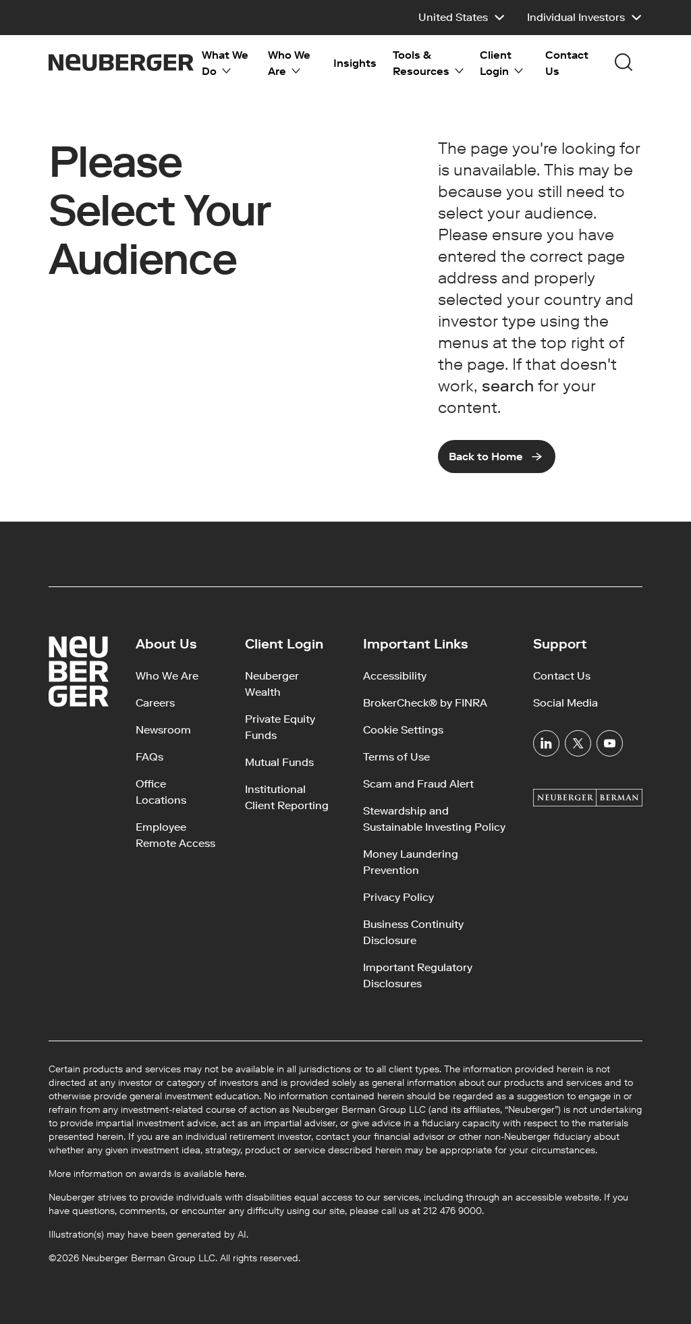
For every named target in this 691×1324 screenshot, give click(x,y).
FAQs (149, 756)
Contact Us (566, 63)
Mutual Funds (279, 762)
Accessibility (394, 675)
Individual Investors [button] (576, 17)
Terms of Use (396, 756)
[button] (462, 17)
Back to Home (486, 456)
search (508, 385)
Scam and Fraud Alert (418, 783)
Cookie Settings (403, 729)
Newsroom (163, 729)
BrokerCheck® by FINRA (425, 702)
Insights (355, 63)
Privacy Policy (398, 897)
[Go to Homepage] (121, 62)
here (234, 1174)
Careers (155, 702)
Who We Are (167, 675)
